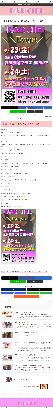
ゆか (3, 271)
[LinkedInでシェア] (32, 375)
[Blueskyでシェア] (32, 367)
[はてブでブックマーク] (44, 371)
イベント (45, 271)
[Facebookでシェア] (8, 371)
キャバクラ (32, 271)
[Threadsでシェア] (20, 371)
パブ (27, 271)
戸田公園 (12, 271)
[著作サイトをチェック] (13, 289)
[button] (35, 111)
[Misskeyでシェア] (44, 367)
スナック (22, 271)
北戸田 (17, 271)
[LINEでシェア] (8, 375)
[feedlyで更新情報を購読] (39, 293)
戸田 (7, 271)
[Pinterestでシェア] (20, 375)
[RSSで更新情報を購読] (26, 296)
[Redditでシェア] (32, 371)
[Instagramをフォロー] (13, 293)
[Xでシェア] (8, 367)
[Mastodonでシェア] (20, 367)
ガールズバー (39, 271)
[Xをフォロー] (39, 289)
